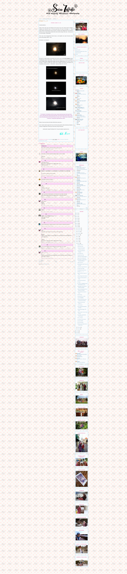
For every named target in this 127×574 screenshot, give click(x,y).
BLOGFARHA (78, 180)
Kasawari (43, 177)
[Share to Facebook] (55, 139)
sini (69, 29)
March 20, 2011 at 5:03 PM (45, 205)
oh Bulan (62, 139)
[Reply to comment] (50, 149)
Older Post (71, 261)
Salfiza (43, 222)
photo (46, 140)
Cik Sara (43, 199)
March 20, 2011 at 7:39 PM (45, 211)
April (78, 241)
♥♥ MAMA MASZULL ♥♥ (80, 107)
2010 (77, 331)
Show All (87, 207)
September (79, 233)
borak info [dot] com (80, 195)
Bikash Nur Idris (79, 355)
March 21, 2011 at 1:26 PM (45, 248)
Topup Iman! (54, 18)
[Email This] (52, 139)
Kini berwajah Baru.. (80, 253)
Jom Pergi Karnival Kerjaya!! (82, 280)
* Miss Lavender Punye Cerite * (81, 100)
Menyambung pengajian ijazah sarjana (81, 51)
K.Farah (78, 104)
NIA (42, 169)
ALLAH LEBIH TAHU (79, 193)
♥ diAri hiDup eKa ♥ (80, 192)
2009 (78, 332)
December (79, 228)
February (79, 327)
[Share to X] (54, 139)
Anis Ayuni (78, 361)
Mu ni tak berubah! (80, 322)
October (79, 231)
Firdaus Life (78, 177)
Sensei (76, 48)
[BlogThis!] (53, 139)
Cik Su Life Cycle (44, 244)
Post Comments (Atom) (46, 264)
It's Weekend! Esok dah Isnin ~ (82, 270)
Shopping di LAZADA (79, 120)
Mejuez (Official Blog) (80, 184)
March (79, 243)
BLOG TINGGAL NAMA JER (80, 108)
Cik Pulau (43, 160)
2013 (77, 223)
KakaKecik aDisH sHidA (80, 119)
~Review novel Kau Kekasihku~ (81, 362)
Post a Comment (41, 260)
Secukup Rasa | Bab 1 (80, 356)
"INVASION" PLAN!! (79, 203)
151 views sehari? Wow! (81, 268)
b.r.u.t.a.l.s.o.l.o (43, 183)
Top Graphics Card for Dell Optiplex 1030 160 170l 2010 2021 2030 (81, 173)
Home (40, 18)
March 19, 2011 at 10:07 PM (45, 149)
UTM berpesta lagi (80, 246)
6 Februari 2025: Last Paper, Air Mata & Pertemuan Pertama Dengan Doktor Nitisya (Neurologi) (82, 168)
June (78, 238)
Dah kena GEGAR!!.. (80, 320)
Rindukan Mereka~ (80, 244)
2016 (77, 218)
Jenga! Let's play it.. (80, 262)
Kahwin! (77, 54)
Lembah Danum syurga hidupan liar (82, 196)
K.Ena (77, 97)
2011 (77, 226)
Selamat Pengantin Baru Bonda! (82, 276)
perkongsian (41, 140)
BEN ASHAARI (79, 93)
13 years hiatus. (79, 98)
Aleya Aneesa (79, 353)
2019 (77, 213)
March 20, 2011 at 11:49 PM (45, 242)
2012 (77, 225)
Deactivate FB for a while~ (81, 296)
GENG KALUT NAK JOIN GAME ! (82, 256)
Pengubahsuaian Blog (81, 255)
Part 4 (77, 123)
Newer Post (40, 261)
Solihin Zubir (43, 214)
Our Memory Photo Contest (82, 319)
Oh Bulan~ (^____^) (81, 271)
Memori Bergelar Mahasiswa (47, 18)
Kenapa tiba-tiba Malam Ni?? (82, 258)
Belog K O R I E (79, 166)
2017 (77, 216)
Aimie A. (78, 122)
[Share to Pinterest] (56, 139)
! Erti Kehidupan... (79, 110)
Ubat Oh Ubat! (80, 294)
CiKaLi (42, 192)
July (78, 236)
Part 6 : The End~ (80, 317)
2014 (77, 221)
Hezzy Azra (78, 358)
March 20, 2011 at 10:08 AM (45, 189)
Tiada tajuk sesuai (78, 52)
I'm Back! (78, 101)
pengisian (66, 139)
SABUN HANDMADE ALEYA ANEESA (82, 354)
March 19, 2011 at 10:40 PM (45, 166)
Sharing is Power (79, 115)
